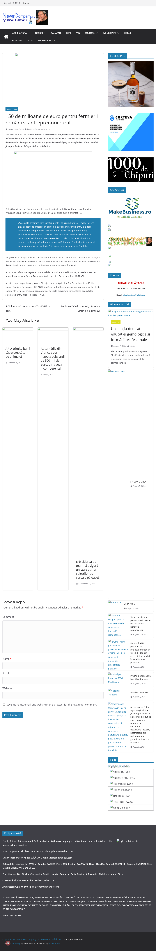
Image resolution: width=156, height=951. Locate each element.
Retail (127, 32)
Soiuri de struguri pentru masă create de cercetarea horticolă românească (140, 623)
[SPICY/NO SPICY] (118, 484)
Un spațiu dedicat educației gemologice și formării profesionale (130, 334)
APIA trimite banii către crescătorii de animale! (17, 352)
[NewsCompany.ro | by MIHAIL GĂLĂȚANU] (6, 36)
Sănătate (56, 32)
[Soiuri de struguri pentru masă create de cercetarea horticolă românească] (118, 626)
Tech (30, 40)
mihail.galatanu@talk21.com (134, 295)
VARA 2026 (129, 604)
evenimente (109, 32)
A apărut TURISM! (139, 692)
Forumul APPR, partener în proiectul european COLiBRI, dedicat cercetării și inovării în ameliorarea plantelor (140, 653)
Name (6, 658)
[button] (28, 33)
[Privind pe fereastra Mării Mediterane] (118, 679)
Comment (9, 617)
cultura (89, 32)
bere (68, 32)
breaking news (46, 40)
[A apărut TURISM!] (118, 694)
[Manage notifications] (7, 943)
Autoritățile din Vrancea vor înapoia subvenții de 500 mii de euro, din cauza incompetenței (53, 358)
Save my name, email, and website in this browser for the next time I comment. (52, 704)
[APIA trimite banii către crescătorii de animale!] (17, 329)
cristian (133, 346)
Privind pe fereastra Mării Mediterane (140, 677)
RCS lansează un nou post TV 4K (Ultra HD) (28, 309)
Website (7, 688)
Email (6, 673)
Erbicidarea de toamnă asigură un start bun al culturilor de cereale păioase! (87, 570)
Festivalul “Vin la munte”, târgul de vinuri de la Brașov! (80, 309)
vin (78, 32)
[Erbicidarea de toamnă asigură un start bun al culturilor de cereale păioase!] (88, 329)
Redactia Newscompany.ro (38, 129)
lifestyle (115, 322)
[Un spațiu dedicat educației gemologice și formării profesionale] (131, 313)
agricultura (19, 32)
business (17, 40)
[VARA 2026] (114, 606)
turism (39, 32)
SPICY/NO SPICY (138, 481)
